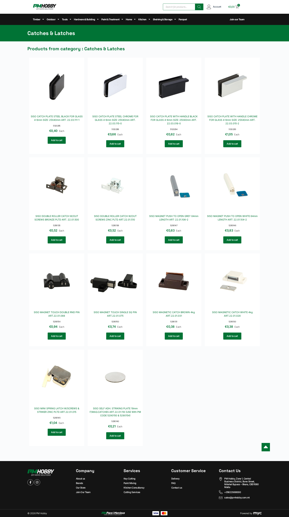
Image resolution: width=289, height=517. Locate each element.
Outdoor (51, 19)
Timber (36, 19)
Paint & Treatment (110, 19)
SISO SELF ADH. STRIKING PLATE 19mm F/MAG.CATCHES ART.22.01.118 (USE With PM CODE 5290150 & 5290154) (115, 412)
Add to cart (56, 140)
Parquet (183, 19)
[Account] (209, 7)
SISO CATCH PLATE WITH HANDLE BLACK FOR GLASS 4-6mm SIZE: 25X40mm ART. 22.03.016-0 (174, 120)
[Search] (199, 7)
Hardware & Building (84, 19)
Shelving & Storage (162, 19)
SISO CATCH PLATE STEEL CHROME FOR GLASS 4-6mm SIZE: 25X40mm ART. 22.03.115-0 (115, 120)
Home (129, 19)
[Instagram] (37, 482)
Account (217, 6)
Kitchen (142, 19)
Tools (65, 19)
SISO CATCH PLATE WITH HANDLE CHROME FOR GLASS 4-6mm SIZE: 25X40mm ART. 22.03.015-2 (232, 120)
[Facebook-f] (30, 482)
